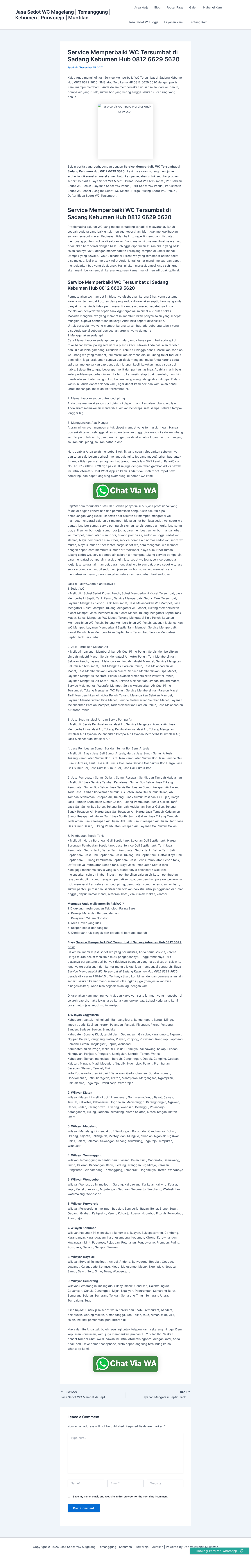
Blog (157, 7)
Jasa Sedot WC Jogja (143, 22)
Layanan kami (173, 22)
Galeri (193, 7)
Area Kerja (141, 7)
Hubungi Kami (213, 7)
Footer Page (174, 7)
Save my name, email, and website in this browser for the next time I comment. (120, 1496)
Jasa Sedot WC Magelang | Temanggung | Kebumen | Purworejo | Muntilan (63, 14)
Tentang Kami (198, 22)
